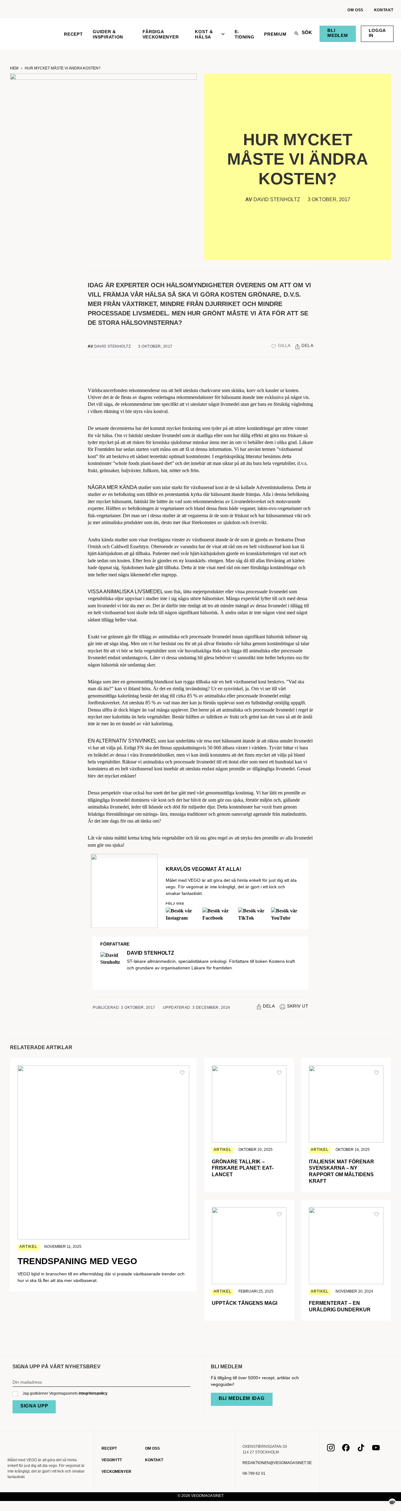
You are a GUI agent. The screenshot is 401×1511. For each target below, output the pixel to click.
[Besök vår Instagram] (331, 1450)
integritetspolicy (93, 1393)
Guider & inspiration (108, 34)
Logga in (377, 33)
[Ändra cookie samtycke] (392, 1502)
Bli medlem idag (242, 1398)
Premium (275, 34)
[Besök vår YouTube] (376, 1450)
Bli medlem (337, 33)
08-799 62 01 (253, 1473)
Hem (14, 68)
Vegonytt (112, 1460)
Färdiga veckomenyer (161, 34)
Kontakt (383, 10)
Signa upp (34, 1405)
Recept (73, 34)
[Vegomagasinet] (31, 34)
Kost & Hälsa (204, 34)
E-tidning (244, 34)
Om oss (355, 10)
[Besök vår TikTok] (361, 1450)
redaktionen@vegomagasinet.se (277, 1463)
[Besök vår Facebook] (346, 1450)
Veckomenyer (116, 1471)
